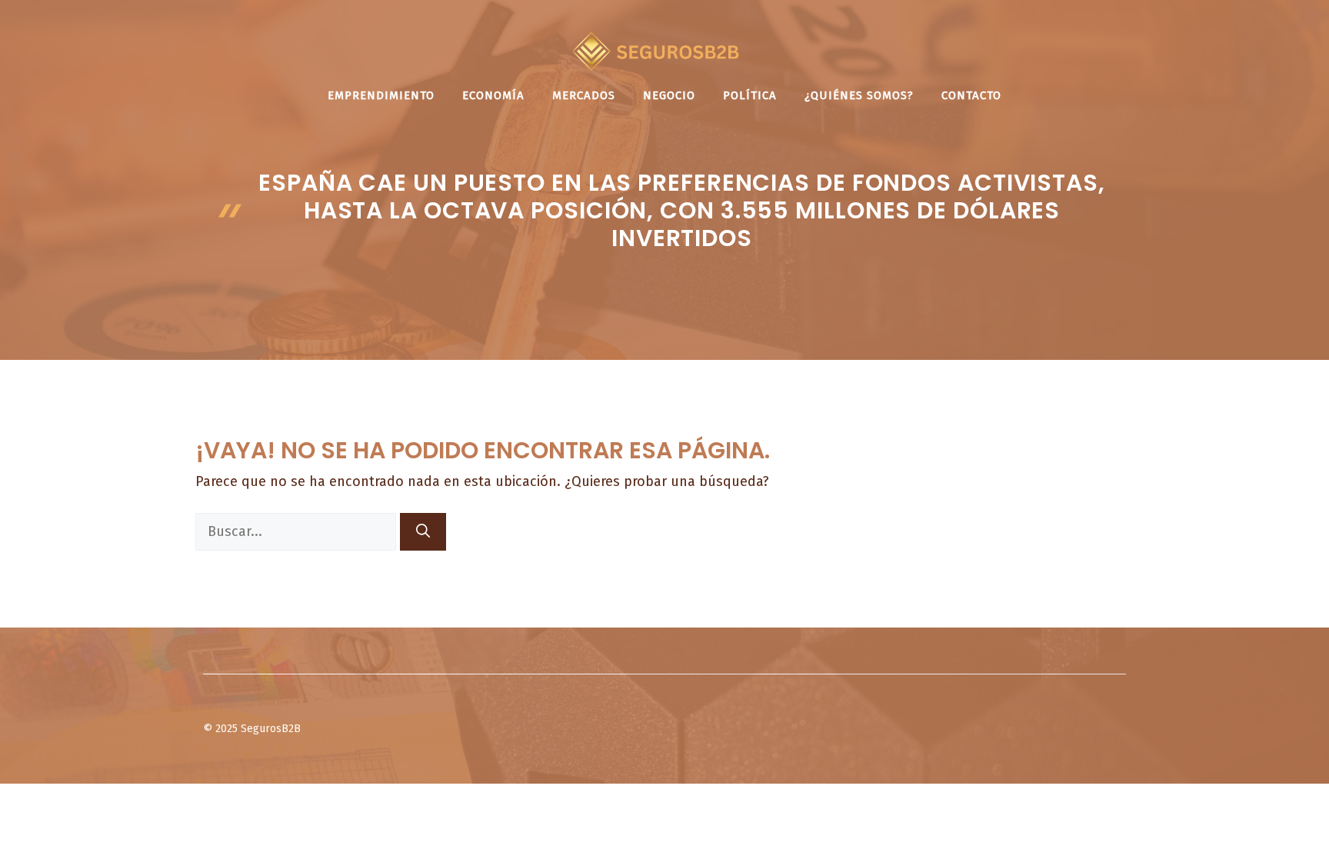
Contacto (971, 95)
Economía (493, 95)
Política (750, 95)
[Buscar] (423, 532)
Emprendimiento (381, 95)
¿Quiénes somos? (859, 95)
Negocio (669, 95)
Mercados (583, 95)
